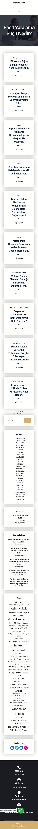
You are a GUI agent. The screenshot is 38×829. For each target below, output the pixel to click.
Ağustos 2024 (20, 492)
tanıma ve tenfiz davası (19, 694)
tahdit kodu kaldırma (18, 682)
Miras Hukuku (21, 58)
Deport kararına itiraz (22, 625)
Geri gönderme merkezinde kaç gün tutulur (18, 635)
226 (21, 411)
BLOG (14, 58)
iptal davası (22, 654)
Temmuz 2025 (20, 469)
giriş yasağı (18, 639)
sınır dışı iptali (13, 667)
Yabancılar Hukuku (19, 711)
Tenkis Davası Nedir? (18, 700)
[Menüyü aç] (19, 6)
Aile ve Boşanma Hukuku (19, 90)
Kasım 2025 (20, 459)
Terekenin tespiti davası (19, 703)
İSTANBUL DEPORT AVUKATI (19, 722)
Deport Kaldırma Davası (18, 623)
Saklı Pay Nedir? (25, 661)
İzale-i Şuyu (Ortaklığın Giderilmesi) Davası (18, 729)
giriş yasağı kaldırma (16, 641)
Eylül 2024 (20, 490)
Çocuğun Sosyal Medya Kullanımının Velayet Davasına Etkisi (19, 98)
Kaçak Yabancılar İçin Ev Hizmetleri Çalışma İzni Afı (19, 657)
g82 (21, 628)
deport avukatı (18, 615)
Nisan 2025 (20, 476)
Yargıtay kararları (20, 523)
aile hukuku (18, 602)
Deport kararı (12, 625)
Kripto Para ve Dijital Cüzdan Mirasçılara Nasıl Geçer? (19, 390)
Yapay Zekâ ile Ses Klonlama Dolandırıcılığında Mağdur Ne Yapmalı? (19, 135)
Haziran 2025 (20, 471)
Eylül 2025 (20, 464)
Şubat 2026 (20, 452)
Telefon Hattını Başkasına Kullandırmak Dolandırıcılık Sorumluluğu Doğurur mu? (19, 207)
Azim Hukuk (19, 608)
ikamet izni (15, 654)
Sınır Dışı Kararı (25, 667)
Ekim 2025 (20, 461)
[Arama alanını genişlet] (19, 11)
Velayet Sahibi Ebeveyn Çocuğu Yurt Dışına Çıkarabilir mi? (19, 281)
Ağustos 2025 (20, 466)
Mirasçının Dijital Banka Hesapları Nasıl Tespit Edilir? (19, 64)
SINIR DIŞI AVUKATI (16, 664)
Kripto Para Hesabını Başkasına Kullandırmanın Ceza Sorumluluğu (19, 245)
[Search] (27, 420)
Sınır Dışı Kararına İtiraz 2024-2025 (19, 674)
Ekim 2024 (20, 487)
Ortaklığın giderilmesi (14, 661)
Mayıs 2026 (20, 445)
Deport (26, 612)
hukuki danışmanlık (19, 648)
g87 (25, 628)
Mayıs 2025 (20, 473)
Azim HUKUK (19, 2)
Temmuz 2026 (20, 440)
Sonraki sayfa (19, 413)
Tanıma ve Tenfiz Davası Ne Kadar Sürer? (19, 697)
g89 (23, 631)
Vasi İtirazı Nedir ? (19, 705)
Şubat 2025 (20, 480)
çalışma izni (19, 717)
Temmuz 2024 (20, 494)
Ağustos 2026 (20, 438)
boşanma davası (15, 612)
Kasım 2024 (20, 485)
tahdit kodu (18, 678)
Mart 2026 (20, 450)
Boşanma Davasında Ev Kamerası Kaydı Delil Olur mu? (19, 316)
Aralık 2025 (20, 457)
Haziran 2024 (20, 497)
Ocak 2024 (20, 499)
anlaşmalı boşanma (16, 605)
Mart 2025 (20, 478)
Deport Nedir (15, 628)
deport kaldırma (18, 619)
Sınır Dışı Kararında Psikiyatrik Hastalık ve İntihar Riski (19, 170)
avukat (27, 605)
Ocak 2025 (20, 483)
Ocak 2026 (20, 454)
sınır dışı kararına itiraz (18, 669)
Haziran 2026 (20, 443)
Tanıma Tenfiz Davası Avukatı (19, 689)
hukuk (28, 641)
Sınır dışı (25, 664)
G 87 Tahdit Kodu (16, 631)
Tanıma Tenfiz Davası (18, 684)
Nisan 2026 (20, 447)
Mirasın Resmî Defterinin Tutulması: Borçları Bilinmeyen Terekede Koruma (18, 353)
